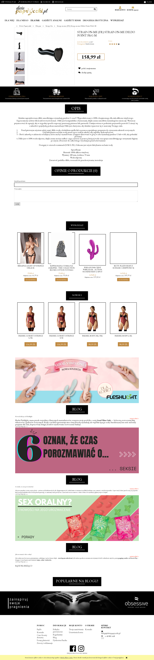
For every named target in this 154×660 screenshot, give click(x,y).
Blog (55, 637)
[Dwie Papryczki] (31, 10)
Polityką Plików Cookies (66, 658)
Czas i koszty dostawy (42, 636)
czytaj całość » (134, 418)
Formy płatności (43, 640)
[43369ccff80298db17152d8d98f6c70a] (19, 81)
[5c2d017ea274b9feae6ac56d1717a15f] (19, 33)
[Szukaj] (95, 9)
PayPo (39, 629)
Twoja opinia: (18, 189)
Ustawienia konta (76, 632)
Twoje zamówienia (76, 629)
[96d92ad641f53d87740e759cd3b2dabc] (19, 45)
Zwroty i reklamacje (45, 643)
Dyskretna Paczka (60, 640)
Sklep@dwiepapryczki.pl (110, 633)
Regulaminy (58, 634)
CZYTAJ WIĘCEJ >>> (21, 426)
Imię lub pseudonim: (19, 181)
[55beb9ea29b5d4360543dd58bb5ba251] (19, 69)
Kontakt (40, 632)
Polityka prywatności (58, 630)
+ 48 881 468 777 (108, 637)
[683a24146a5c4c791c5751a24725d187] (19, 57)
